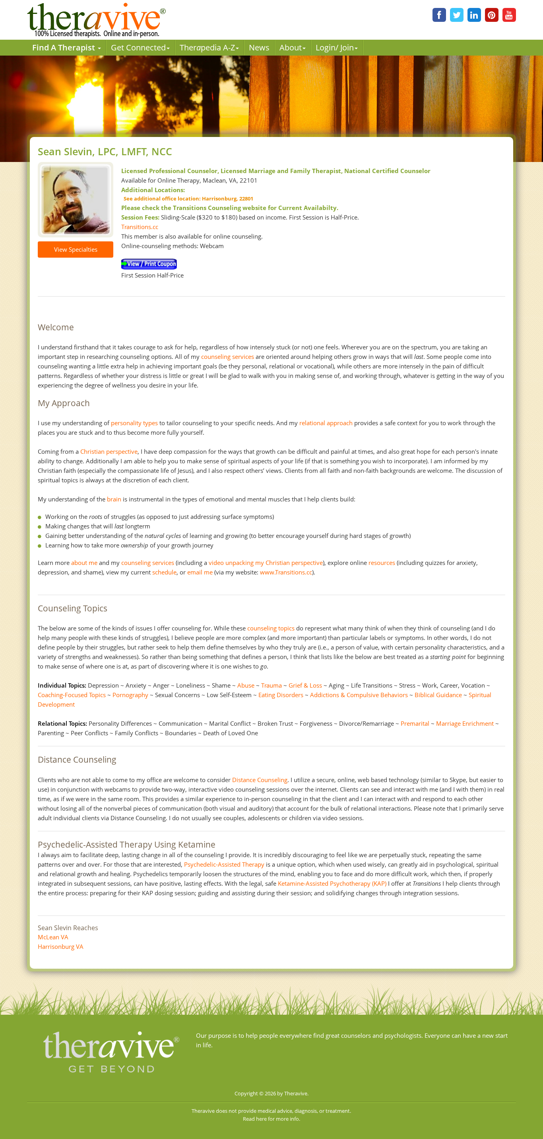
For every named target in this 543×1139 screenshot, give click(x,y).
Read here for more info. (271, 1118)
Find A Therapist (64, 47)
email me (200, 572)
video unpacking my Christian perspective (266, 563)
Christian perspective (109, 451)
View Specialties (75, 249)
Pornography (130, 695)
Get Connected (138, 47)
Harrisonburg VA (60, 946)
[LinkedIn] (474, 15)
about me (84, 563)
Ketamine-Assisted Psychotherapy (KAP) (332, 883)
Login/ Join (335, 47)
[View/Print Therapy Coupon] (149, 264)
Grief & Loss (305, 685)
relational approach (326, 423)
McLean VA (53, 937)
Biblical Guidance (438, 695)
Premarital (415, 723)
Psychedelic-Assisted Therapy (224, 864)
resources (381, 563)
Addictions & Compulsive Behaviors (359, 695)
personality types (134, 423)
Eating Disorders (280, 695)
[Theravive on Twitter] (456, 15)
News (259, 47)
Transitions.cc (139, 227)
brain (114, 499)
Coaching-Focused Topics (72, 695)
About (290, 47)
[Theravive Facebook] (439, 15)
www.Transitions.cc (286, 572)
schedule (164, 572)
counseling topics (271, 628)
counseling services (227, 356)
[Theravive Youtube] (509, 15)
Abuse (245, 685)
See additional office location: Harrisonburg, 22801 (187, 198)
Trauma (271, 685)
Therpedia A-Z (207, 47)
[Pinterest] (491, 15)
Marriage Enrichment (465, 723)
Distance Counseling (259, 780)
